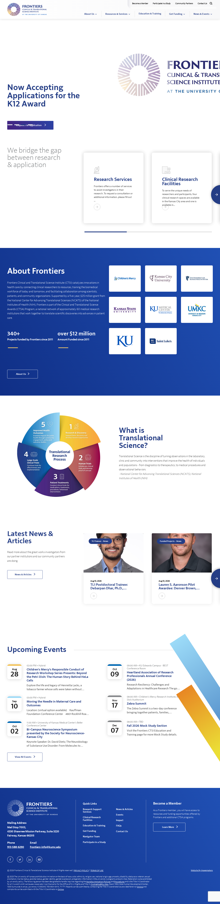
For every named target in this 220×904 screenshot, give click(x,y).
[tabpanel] (110, 74)
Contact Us (202, 3)
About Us (89, 14)
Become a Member (140, 3)
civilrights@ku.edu (99, 884)
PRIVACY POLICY (81, 871)
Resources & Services (116, 14)
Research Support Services (92, 810)
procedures (119, 882)
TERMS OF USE (96, 871)
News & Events (201, 14)
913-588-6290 (15, 847)
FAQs (119, 826)
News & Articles (124, 809)
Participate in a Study (162, 3)
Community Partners (184, 3)
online (140, 887)
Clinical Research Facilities (92, 818)
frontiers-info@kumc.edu (45, 847)
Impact (119, 820)
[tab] (10, 124)
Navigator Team (91, 836)
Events (119, 815)
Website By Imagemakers (202, 870)
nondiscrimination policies (98, 882)
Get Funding (175, 14)
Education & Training (150, 14)
